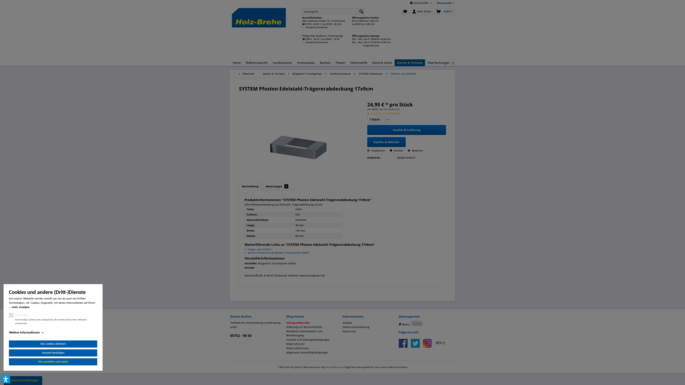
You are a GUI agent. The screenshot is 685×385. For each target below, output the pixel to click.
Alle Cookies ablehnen (53, 344)
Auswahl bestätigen (53, 352)
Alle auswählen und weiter (53, 361)
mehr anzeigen (21, 307)
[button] (6, 379)
